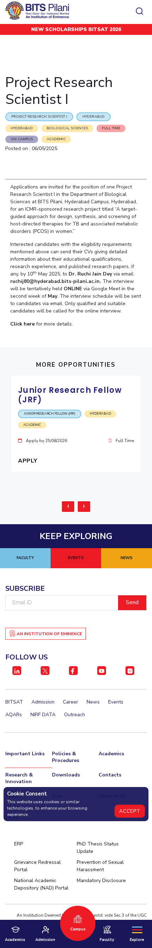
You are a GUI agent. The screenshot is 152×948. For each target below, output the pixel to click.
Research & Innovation (19, 778)
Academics (111, 753)
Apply (28, 461)
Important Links (25, 753)
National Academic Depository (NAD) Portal (41, 884)
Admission (42, 702)
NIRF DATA (42, 714)
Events (115, 702)
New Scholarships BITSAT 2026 (76, 29)
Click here (22, 324)
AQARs (13, 714)
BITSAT (14, 702)
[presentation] (68, 506)
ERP (18, 844)
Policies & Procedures (65, 757)
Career (70, 702)
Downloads (66, 775)
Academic (56, 139)
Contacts (110, 775)
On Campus (22, 139)
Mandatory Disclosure (101, 880)
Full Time (111, 128)
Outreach (74, 714)
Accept (129, 811)
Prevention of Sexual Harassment (100, 866)
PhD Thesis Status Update (98, 848)
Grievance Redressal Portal (37, 866)
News (93, 702)
